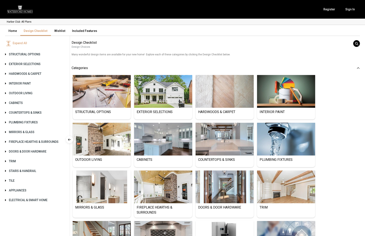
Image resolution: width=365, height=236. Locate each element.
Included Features (84, 31)
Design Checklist (36, 31)
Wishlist (59, 31)
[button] (33, 54)
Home (12, 31)
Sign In (350, 9)
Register (329, 9)
